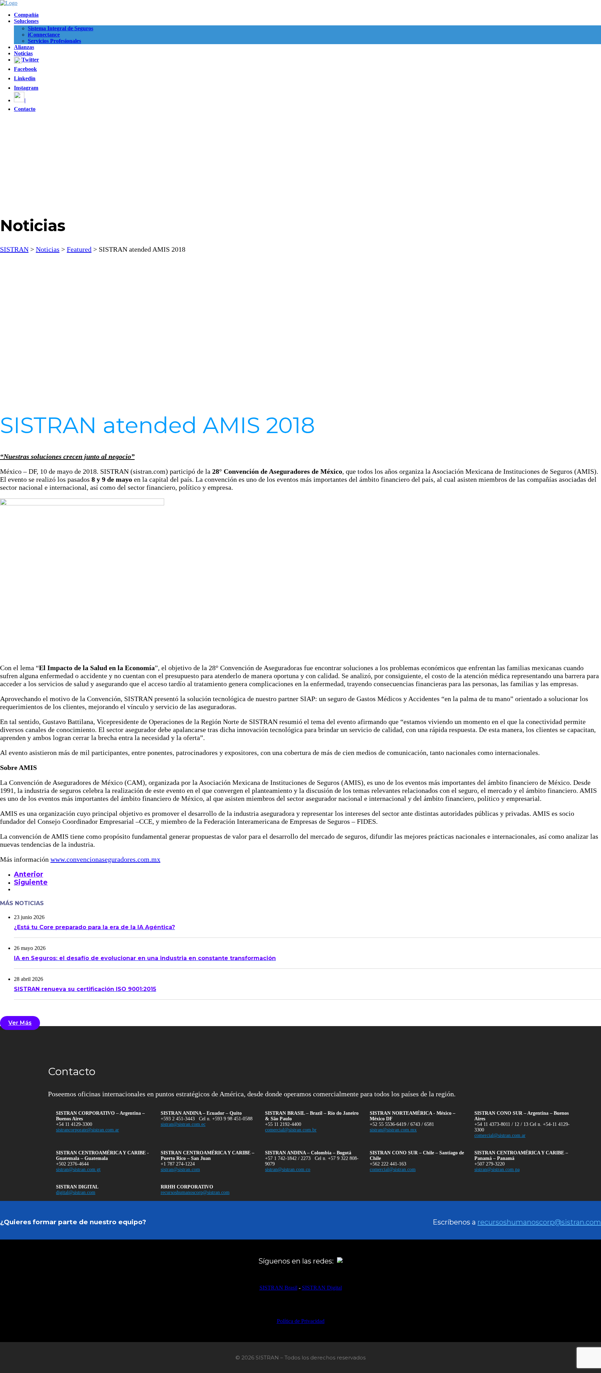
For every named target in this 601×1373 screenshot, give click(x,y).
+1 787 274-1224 (178, 1164)
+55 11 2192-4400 (283, 1124)
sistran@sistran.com (180, 1169)
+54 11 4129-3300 (74, 1124)
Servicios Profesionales (54, 41)
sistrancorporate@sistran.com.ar (87, 1129)
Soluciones (26, 21)
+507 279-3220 (489, 1164)
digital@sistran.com (75, 1192)
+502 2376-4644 (72, 1164)
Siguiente (31, 882)
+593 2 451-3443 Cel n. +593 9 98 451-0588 (207, 1118)
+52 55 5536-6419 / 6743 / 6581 (402, 1124)
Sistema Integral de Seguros (60, 28)
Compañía (26, 15)
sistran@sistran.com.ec (183, 1124)
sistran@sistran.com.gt (78, 1169)
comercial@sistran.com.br (290, 1129)
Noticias (23, 53)
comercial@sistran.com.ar (500, 1135)
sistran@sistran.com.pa (497, 1169)
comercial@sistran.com (393, 1169)
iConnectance (44, 35)
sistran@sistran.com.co (287, 1169)
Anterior (28, 874)
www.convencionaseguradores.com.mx (105, 859)
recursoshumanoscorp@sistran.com (195, 1192)
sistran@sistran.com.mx (393, 1129)
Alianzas (24, 47)
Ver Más (20, 1022)
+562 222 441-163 (388, 1164)
